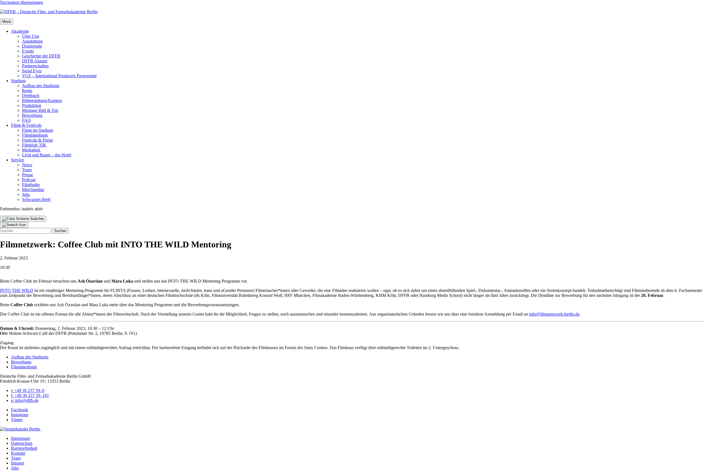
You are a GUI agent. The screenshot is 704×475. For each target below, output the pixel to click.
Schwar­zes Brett (36, 199)
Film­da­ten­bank (35, 135)
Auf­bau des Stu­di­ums (40, 85)
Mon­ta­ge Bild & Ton (40, 110)
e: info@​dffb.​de (24, 400)
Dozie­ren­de (32, 46)
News (27, 164)
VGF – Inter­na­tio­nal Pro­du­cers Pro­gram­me (59, 75)
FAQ (26, 120)
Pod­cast (28, 179)
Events (28, 51)
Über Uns (30, 36)
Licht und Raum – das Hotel (46, 155)
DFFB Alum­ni (34, 61)
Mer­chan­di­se (33, 189)
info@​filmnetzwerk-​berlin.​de (554, 314)
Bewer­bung (32, 115)
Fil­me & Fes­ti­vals (26, 125)
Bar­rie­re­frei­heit (24, 448)
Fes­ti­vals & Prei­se (37, 140)
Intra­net (17, 463)
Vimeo (17, 419)
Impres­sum (20, 438)
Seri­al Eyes (32, 70)
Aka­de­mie (20, 31)
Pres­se (27, 174)
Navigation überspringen (21, 2)
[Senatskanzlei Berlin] (20, 429)
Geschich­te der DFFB (41, 56)
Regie (27, 90)
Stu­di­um (18, 80)
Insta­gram (19, 414)
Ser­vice (17, 160)
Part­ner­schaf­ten (35, 65)
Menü (6, 22)
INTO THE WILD (16, 290)
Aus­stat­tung (32, 41)
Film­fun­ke (31, 184)
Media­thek (31, 150)
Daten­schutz (21, 443)
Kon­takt (18, 453)
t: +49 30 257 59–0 (27, 390)
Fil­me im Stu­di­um (37, 130)
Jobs (26, 194)
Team (27, 169)
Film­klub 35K (34, 145)
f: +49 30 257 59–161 (30, 395)
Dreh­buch (30, 95)
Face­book (19, 409)
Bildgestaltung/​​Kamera (42, 100)
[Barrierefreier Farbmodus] (23, 219)
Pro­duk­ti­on (31, 105)
